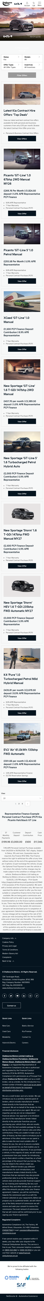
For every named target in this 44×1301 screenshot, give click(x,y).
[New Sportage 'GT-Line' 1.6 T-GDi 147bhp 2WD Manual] (22, 369)
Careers (25, 1043)
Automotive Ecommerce (28, 1296)
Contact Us (26, 1037)
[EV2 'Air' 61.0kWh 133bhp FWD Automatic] (22, 733)
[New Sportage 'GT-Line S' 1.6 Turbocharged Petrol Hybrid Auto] (22, 442)
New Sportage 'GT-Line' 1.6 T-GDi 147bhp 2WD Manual (19, 390)
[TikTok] (37, 995)
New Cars (6, 1026)
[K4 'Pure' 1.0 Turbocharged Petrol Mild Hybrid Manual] (22, 658)
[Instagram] (30, 995)
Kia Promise (27, 1031)
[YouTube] (17, 995)
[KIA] (18, 4)
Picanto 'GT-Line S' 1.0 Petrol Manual (18, 252)
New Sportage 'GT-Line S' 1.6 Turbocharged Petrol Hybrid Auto (20, 462)
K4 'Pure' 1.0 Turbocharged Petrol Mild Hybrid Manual (21, 679)
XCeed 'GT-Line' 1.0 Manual (16, 320)
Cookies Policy (8, 942)
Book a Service (28, 1026)
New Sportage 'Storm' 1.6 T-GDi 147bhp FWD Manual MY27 (20, 534)
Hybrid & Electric (9, 1043)
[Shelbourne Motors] (7, 4)
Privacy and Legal (9, 946)
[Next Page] (27, 803)
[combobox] (22, 798)
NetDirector (11, 1296)
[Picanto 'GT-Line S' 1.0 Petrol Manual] (22, 234)
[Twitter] (11, 995)
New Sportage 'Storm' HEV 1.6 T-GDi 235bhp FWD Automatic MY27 (18, 606)
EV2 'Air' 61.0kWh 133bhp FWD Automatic (21, 752)
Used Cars (6, 1031)
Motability (6, 1037)
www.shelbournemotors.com (13, 988)
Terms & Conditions (10, 950)
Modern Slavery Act (10, 953)
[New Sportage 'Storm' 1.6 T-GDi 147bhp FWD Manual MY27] (22, 514)
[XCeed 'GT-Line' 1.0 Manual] (22, 301)
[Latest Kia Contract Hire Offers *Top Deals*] (22, 94)
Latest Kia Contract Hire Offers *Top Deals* (19, 112)
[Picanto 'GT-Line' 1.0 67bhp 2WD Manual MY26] (22, 159)
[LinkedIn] (24, 995)
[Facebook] (4, 995)
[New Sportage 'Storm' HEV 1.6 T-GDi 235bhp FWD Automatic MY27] (22, 586)
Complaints (6, 957)
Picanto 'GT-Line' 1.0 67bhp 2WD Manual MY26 (17, 179)
